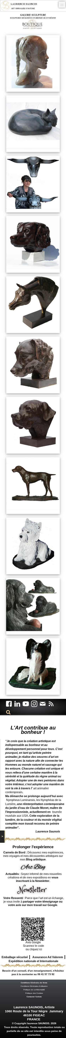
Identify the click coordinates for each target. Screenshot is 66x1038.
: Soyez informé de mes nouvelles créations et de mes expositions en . (33, 877)
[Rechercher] (7, 712)
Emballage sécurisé (15, 957)
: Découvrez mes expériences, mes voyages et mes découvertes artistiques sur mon (33, 856)
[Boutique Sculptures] (33, 24)
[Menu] (62, 5)
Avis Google (34, 942)
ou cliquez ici (33, 949)
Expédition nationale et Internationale (33, 961)
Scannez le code (33, 945)
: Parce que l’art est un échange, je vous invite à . (33, 902)
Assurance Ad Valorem (47, 957)
